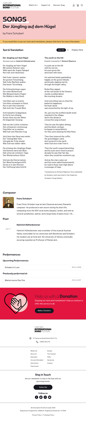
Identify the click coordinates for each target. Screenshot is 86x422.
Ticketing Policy (48, 415)
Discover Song (59, 5)
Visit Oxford (34, 363)
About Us (34, 354)
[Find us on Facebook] (36, 397)
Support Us (45, 5)
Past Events (35, 366)
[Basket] (78, 5)
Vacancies (50, 360)
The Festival (51, 354)
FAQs (49, 357)
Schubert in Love (12, 267)
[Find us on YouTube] (49, 397)
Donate (49, 351)
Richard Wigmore (69, 61)
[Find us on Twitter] (41, 397)
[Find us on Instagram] (45, 397)
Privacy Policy (37, 415)
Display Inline (77, 50)
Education (34, 357)
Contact (50, 363)
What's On (34, 351)
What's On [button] (33, 5)
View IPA (61, 50)
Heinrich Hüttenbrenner (25, 61)
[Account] (73, 5)
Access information (37, 360)
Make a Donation (44, 311)
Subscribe (43, 387)
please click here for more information (62, 42)
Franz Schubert (15, 33)
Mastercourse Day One (15, 280)
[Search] (82, 5)
